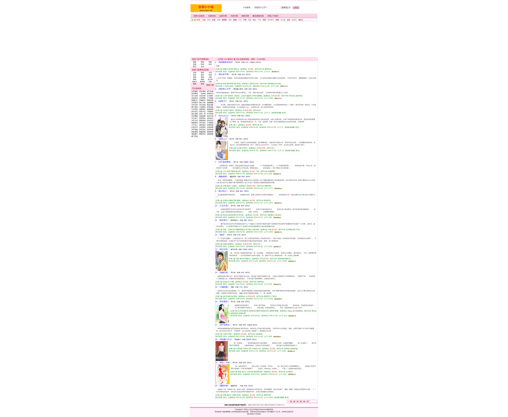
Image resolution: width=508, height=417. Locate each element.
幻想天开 (194, 127)
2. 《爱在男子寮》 (222, 74)
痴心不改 (202, 102)
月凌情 (244, 249)
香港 (202, 73)
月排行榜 (234, 16)
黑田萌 (248, 339)
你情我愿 (210, 127)
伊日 (243, 74)
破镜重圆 (210, 102)
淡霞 (249, 89)
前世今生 (202, 111)
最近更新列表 (258, 16)
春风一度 (202, 114)
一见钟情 (202, 93)
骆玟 (241, 191)
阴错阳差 (210, 132)
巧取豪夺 (210, 111)
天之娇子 (194, 118)
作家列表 (212, 16)
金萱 (213, 20)
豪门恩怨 (194, 136)
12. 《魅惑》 (220, 235)
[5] (301, 401)
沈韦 (238, 235)
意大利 (210, 79)
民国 (202, 64)
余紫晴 (246, 162)
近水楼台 (210, 96)
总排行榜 (223, 16)
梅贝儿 (300, 20)
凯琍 (277, 20)
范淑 (242, 302)
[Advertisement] (254, 39)
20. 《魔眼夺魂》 (222, 386)
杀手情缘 (194, 129)
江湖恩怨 (202, 107)
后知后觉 (194, 98)
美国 (194, 77)
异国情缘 (210, 125)
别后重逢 (194, 93)
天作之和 (194, 120)
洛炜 (243, 177)
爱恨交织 (202, 134)
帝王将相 (210, 114)
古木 (247, 62)
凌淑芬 (294, 20)
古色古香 (202, 96)
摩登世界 (210, 100)
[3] (294, 401)
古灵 (204, 20)
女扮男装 (202, 127)
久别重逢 (210, 123)
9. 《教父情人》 (221, 191)
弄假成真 (210, 107)
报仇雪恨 (194, 114)
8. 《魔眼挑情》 (221, 176)
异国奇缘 (210, 129)
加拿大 (194, 82)
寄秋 (208, 20)
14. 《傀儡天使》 (222, 272)
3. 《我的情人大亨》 (223, 89)
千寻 (239, 20)
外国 (210, 75)
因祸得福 (202, 120)
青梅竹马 (210, 93)
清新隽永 (202, 109)
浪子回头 (202, 123)
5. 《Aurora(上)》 (222, 116)
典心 (254, 20)
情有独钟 (202, 91)
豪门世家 (194, 107)
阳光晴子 (271, 20)
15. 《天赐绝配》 (222, 287)
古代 (202, 66)
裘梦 (230, 20)
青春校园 (202, 116)
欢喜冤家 (194, 91)
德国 (202, 79)
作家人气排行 (273, 16)
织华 (242, 272)
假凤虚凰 (194, 132)
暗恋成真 (210, 105)
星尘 (242, 116)
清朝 (194, 64)
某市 (194, 75)
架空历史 (202, 129)
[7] (307, 401)
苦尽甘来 (194, 105)
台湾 (210, 73)
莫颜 (249, 20)
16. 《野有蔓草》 (222, 301)
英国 (202, 77)
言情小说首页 (199, 16)
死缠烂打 (194, 100)
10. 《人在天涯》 (222, 206)
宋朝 (202, 62)
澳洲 (194, 79)
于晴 (244, 20)
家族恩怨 (194, 123)
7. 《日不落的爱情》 (223, 162)
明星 (264, 20)
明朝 (210, 62)
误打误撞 (202, 105)
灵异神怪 (202, 98)
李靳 (244, 325)
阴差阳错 (210, 109)
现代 (210, 64)
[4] (297, 401)
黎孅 (235, 20)
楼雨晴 (224, 20)
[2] (291, 401)
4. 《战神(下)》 (221, 101)
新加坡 (202, 82)
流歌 (244, 363)
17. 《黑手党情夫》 (223, 325)
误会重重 (194, 116)
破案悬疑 (202, 132)
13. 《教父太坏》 (222, 249)
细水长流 (210, 116)
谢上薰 (283, 20)
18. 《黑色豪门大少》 (224, 339)
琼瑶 (242, 206)
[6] (304, 401)
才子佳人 (194, 125)
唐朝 (194, 62)
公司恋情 (194, 109)
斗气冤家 (210, 98)
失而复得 (194, 102)
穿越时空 (202, 100)
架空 (194, 66)
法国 (210, 77)
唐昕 (245, 220)
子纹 (259, 20)
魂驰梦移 (210, 134)
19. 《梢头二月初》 (223, 362)
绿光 (288, 20)
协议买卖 (210, 120)
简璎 (218, 20)
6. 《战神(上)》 (221, 139)
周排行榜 (245, 16)
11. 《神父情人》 (222, 220)
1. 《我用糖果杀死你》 (224, 62)
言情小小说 (248, 409)
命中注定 (194, 111)
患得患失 (210, 118)
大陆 (194, 73)
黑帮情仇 (202, 118)
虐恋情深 (202, 125)
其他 (202, 84)
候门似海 (210, 91)
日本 (210, 82)
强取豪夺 (194, 134)
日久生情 (194, 96)
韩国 (194, 84)
